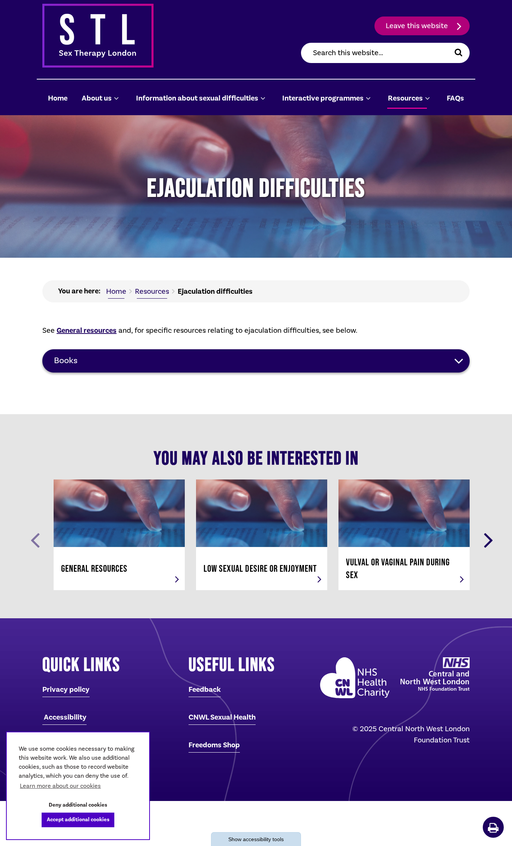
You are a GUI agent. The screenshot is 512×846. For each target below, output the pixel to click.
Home (57, 98)
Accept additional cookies (75, 819)
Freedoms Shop (214, 745)
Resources (405, 98)
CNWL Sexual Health (222, 717)
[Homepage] (109, 36)
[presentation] (35, 539)
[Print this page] (493, 827)
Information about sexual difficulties (197, 98)
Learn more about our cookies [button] (60, 786)
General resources (87, 330)
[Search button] (458, 53)
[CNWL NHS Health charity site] (352, 677)
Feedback (205, 689)
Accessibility (64, 717)
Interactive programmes (323, 98)
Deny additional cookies (75, 804)
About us (97, 98)
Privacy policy (66, 689)
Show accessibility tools (256, 839)
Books (66, 360)
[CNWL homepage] (433, 674)
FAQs (455, 98)
